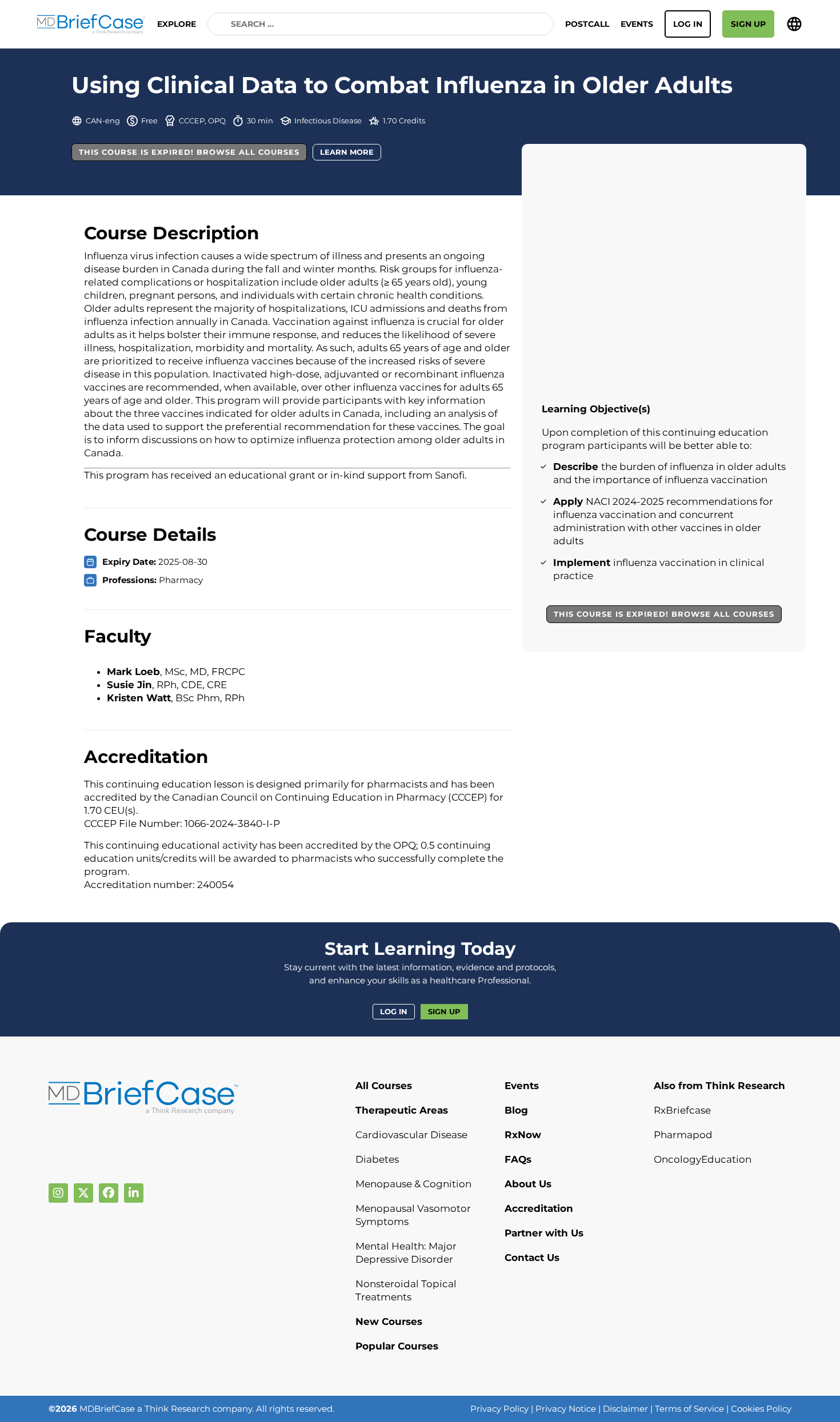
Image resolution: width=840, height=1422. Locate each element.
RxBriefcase (682, 1110)
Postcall (587, 24)
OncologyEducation (702, 1159)
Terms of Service (689, 1408)
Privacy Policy (499, 1408)
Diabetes (377, 1159)
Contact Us (532, 1257)
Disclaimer (625, 1408)
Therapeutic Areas (401, 1110)
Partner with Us (544, 1233)
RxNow (523, 1134)
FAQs (518, 1159)
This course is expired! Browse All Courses (189, 151)
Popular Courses (396, 1346)
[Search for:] (380, 24)
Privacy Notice (565, 1408)
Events (637, 24)
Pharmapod (683, 1134)
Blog (516, 1110)
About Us (528, 1184)
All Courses (383, 1085)
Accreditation (539, 1208)
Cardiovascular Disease (411, 1134)
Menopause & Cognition (413, 1184)
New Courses (388, 1321)
